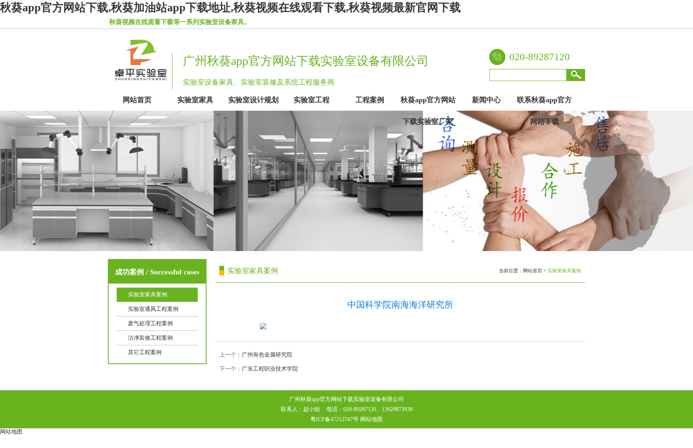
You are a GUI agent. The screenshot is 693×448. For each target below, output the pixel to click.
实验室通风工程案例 (153, 309)
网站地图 (371, 419)
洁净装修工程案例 (150, 338)
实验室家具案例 (147, 295)
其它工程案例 (145, 352)
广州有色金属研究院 (267, 355)
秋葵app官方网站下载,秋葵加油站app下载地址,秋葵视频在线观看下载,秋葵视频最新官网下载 (230, 7)
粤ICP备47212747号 (334, 419)
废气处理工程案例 (150, 323)
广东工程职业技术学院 (270, 369)
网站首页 (532, 271)
